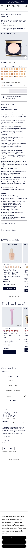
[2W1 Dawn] (10, 69)
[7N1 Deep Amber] (7, 71)
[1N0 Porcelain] (5, 76)
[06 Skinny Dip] (7, 331)
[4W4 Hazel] (5, 69)
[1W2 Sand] (20, 74)
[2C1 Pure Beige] (20, 76)
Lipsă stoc (18, 91)
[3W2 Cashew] (12, 71)
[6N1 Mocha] (2, 71)
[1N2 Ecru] (12, 69)
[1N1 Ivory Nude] (20, 69)
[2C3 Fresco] (2, 69)
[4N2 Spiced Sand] (15, 69)
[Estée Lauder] (14, 6)
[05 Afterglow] (12, 331)
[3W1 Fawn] (10, 71)
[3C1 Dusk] (22, 76)
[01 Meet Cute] (4, 331)
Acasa (3, 15)
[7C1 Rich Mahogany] (5, 71)
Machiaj (8, 15)
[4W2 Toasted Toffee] (25, 74)
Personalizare (14, 546)
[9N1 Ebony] (15, 76)
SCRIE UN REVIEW (14, 376)
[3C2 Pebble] (25, 76)
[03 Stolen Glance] (17, 331)
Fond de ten (4, 16)
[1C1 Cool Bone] (20, 71)
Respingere (14, 542)
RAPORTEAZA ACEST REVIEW (9, 451)
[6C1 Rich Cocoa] (2, 76)
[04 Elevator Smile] (15, 331)
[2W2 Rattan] (22, 74)
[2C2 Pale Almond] (2, 74)
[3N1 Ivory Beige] (25, 71)
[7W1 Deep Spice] (12, 74)
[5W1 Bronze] (10, 76)
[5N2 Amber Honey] (22, 71)
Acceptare (14, 537)
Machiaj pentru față (16, 15)
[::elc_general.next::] (20, 267)
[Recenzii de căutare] (25, 396)
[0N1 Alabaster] (12, 76)
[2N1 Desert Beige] (7, 74)
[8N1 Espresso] (15, 71)
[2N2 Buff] (22, 69)
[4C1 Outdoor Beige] (17, 74)
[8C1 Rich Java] (2, 79)
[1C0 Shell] (5, 74)
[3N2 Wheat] (17, 76)
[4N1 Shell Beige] (25, 69)
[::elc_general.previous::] (3, 267)
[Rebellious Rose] (25, 331)
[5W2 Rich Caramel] (15, 74)
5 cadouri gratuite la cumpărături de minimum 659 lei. (14, 2)
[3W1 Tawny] (10, 74)
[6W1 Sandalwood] (17, 69)
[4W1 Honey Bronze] (7, 76)
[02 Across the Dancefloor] (9, 331)
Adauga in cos (10, 288)
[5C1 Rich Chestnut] (17, 71)
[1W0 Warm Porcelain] (7, 69)
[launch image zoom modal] (25, 57)
